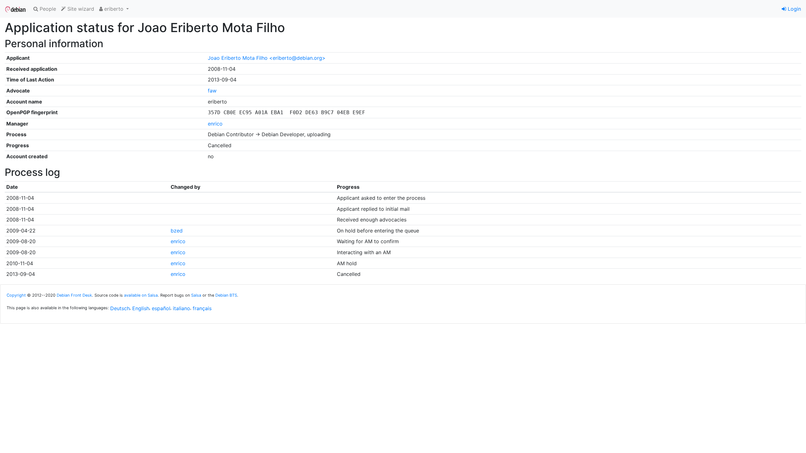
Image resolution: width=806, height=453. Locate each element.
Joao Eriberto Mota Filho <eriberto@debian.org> (267, 58)
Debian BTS (226, 295)
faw (212, 90)
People (47, 9)
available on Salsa (141, 295)
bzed (177, 230)
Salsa (196, 295)
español (161, 308)
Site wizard (80, 9)
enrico (215, 123)
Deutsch (120, 308)
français (202, 308)
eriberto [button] (114, 9)
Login (793, 9)
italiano (181, 308)
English (140, 308)
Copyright (16, 295)
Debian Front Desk (74, 295)
